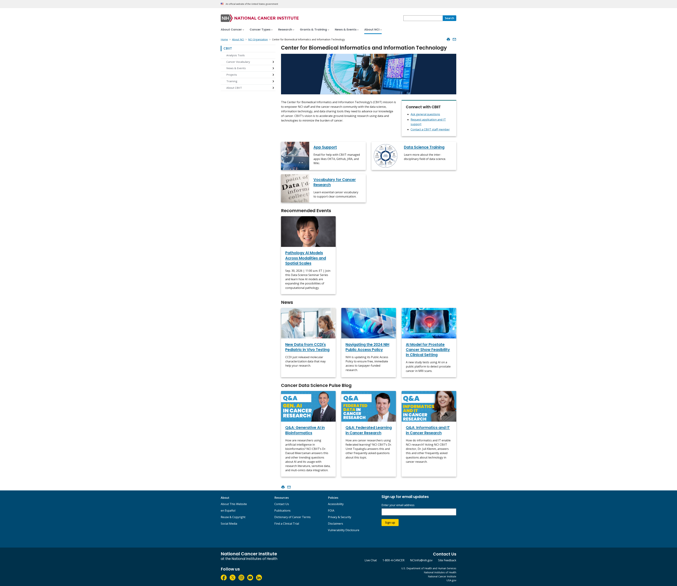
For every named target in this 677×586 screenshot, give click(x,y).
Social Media (229, 524)
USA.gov (451, 580)
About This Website (234, 504)
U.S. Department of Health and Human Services (428, 568)
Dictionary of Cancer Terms (292, 517)
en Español (228, 510)
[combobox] (423, 18)
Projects (231, 74)
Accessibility (336, 504)
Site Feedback (447, 560)
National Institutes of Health (440, 572)
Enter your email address (398, 505)
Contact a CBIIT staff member (430, 129)
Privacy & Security (339, 517)
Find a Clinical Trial (286, 524)
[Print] (448, 39)
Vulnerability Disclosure (343, 530)
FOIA (331, 510)
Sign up (390, 522)
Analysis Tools (235, 55)
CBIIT (228, 48)
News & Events (236, 68)
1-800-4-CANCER (393, 560)
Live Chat (371, 560)
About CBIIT (234, 87)
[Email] (454, 39)
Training (231, 81)
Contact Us (281, 504)
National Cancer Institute (442, 576)
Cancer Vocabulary (238, 61)
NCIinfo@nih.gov (421, 560)
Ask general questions (425, 114)
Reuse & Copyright (233, 517)
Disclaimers (335, 524)
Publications (282, 510)
